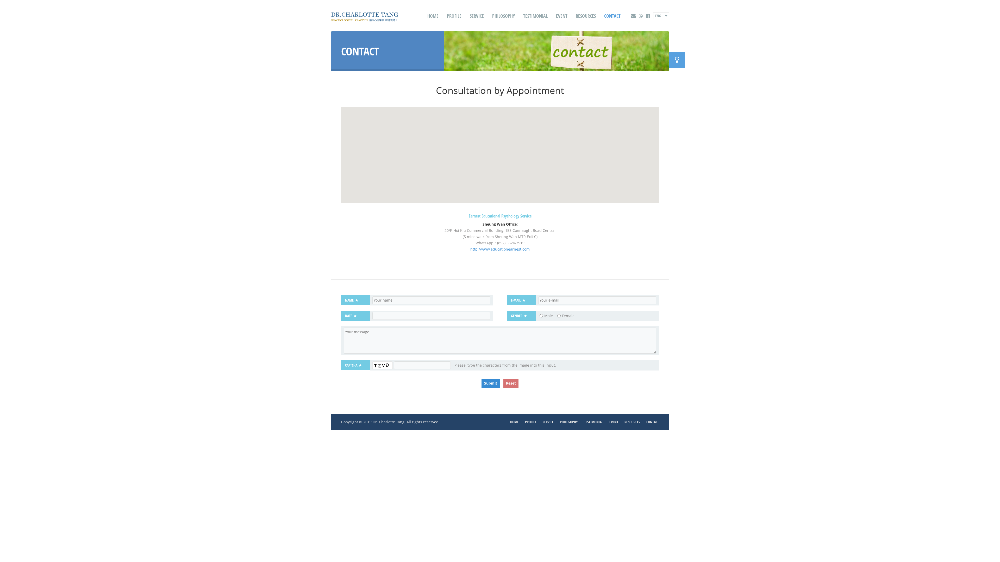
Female (568, 315)
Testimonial (535, 16)
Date (348, 315)
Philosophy (503, 16)
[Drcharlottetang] (364, 19)
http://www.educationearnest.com (500, 249)
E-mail (516, 300)
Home (433, 16)
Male (548, 315)
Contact (612, 16)
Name (349, 300)
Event (561, 16)
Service (477, 16)
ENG (658, 15)
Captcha (351, 365)
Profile (454, 16)
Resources (586, 16)
